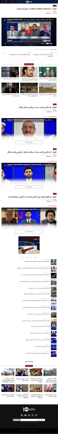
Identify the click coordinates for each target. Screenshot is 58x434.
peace (38, 49)
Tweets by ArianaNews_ (29, 361)
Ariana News (48, 13)
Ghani (48, 49)
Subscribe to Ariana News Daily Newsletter (29, 422)
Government (42, 49)
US (35, 49)
